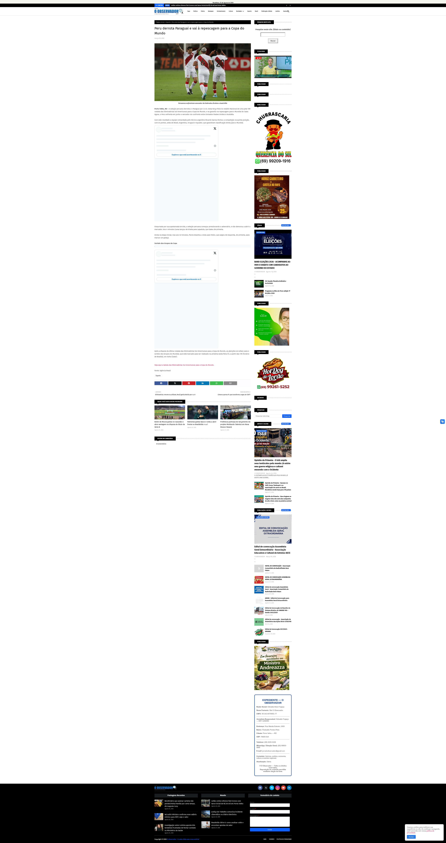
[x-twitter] (266, 787)
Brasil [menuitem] (256, 11)
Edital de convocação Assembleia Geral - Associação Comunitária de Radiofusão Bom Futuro (277, 589)
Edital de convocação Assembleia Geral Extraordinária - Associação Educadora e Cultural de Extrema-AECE (272, 549)
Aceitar (411, 837)
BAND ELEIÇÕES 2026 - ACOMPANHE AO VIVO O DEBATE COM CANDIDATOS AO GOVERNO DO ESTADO (272, 264)
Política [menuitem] (195, 11)
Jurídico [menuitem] (278, 11)
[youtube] (283, 787)
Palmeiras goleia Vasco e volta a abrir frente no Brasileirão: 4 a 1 (201, 423)
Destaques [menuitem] (210, 11)
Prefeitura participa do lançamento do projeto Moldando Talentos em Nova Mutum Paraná (235, 424)
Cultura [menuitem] (231, 11)
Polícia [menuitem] (203, 11)
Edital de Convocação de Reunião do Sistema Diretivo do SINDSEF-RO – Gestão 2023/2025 (277, 610)
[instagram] (277, 787)
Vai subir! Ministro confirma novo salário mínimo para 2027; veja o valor (181, 815)
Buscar (273, 41)
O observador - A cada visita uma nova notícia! (183, 839)
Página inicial (160, 22)
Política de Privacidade (284, 839)
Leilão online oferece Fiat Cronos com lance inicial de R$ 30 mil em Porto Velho (198, 5)
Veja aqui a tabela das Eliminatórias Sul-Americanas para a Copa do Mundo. (184, 365)
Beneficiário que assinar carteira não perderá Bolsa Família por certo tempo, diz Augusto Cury (180, 803)
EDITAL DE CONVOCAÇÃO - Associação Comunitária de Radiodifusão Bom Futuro (277, 568)
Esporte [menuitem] (249, 11)
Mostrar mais (285, 225)
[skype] (271, 787)
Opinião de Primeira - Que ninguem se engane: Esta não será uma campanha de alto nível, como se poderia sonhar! (278, 499)
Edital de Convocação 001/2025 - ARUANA (276, 630)
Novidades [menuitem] (239, 11)
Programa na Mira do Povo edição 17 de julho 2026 (277, 292)
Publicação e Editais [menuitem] (266, 11)
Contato (271, 839)
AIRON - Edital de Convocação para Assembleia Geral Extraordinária (277, 599)
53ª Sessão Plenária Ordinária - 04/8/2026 (276, 282)
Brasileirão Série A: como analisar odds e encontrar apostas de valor (227, 824)
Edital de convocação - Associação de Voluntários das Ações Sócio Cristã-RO (278, 620)
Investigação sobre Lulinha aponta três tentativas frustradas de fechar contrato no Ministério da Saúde (180, 828)
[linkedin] (289, 787)
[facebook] (260, 787)
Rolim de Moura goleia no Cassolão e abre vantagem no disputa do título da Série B (169, 424)
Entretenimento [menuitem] (221, 11)
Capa (264, 839)
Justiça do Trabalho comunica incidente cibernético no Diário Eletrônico (227, 813)
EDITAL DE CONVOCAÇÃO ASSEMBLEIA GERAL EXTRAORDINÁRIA (277, 578)
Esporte (168, 22)
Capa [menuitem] (188, 11)
